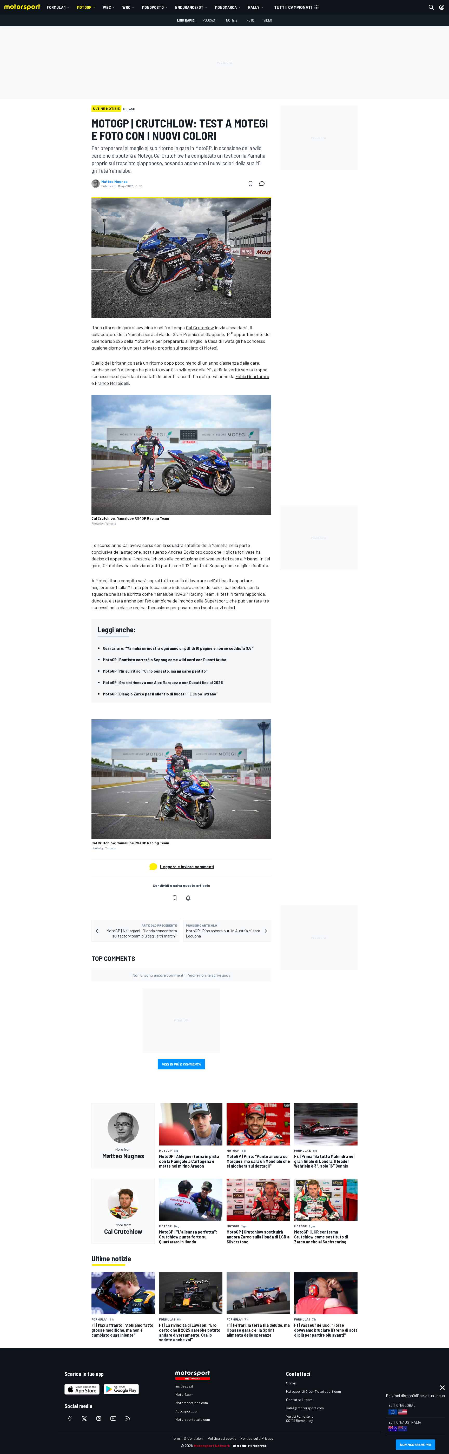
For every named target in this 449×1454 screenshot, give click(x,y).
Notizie (231, 20)
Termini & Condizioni (187, 1438)
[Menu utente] (442, 7)
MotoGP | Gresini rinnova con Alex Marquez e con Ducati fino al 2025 (163, 682)
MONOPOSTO (153, 7)
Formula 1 (56, 7)
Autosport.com (187, 1411)
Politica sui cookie (222, 1438)
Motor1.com (184, 1394)
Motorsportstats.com (192, 1419)
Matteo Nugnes (114, 181)
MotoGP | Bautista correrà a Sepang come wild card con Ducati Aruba (164, 659)
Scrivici (292, 1383)
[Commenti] (263, 183)
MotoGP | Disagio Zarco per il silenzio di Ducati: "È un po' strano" (160, 693)
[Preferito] (250, 183)
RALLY (254, 7)
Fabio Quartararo (252, 376)
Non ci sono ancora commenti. (181, 975)
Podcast (210, 20)
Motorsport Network (212, 1445)
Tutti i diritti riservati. (249, 1445)
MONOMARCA (226, 7)
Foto (250, 20)
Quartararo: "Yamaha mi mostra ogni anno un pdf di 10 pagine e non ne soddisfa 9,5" (178, 648)
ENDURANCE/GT (189, 7)
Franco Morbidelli (112, 383)
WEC (107, 7)
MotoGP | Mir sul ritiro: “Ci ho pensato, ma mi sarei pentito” (155, 670)
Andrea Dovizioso (185, 552)
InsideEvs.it (184, 1386)
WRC (126, 7)
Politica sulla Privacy (256, 1438)
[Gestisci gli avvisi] (188, 898)
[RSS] (128, 1418)
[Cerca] (431, 7)
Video (267, 20)
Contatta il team (299, 1399)
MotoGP (84, 7)
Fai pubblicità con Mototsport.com (313, 1391)
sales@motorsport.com (305, 1408)
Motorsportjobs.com (191, 1403)
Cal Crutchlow (200, 327)
